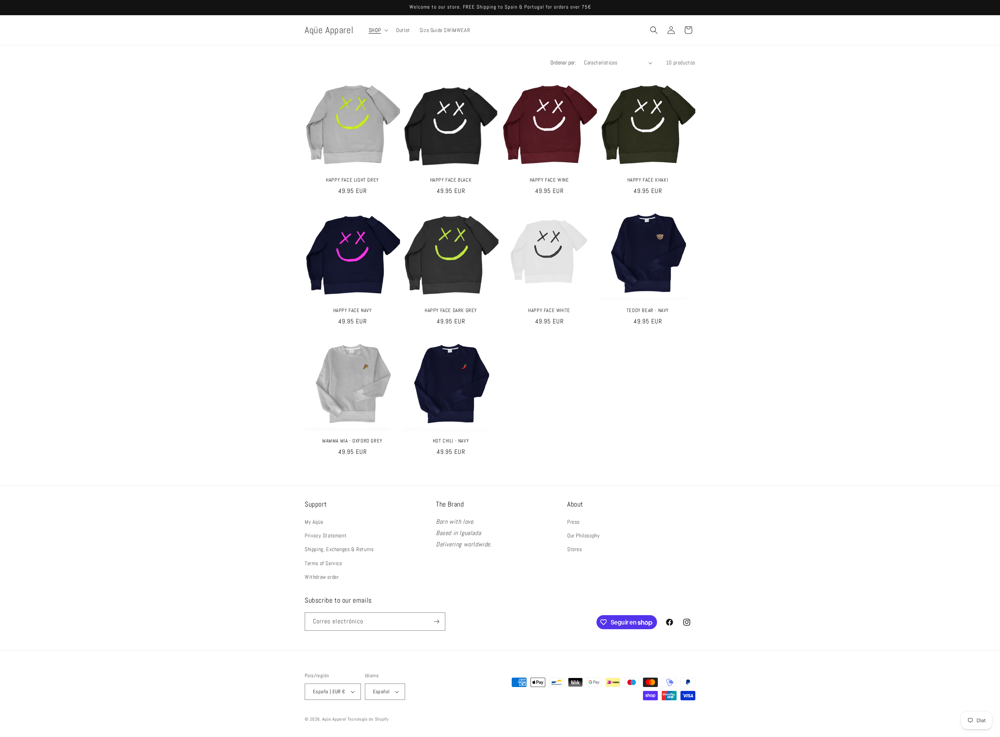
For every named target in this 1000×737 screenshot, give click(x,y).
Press (573, 521)
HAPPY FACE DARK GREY (451, 310)
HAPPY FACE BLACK (451, 180)
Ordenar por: (563, 62)
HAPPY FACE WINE (549, 180)
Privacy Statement (325, 535)
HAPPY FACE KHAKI (647, 180)
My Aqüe (314, 521)
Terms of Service (323, 563)
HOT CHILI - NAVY (451, 441)
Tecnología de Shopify (368, 719)
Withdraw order (322, 576)
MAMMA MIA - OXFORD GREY (352, 441)
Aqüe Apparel (334, 719)
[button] (377, 30)
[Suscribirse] (436, 621)
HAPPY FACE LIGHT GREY (352, 180)
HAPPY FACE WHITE (549, 310)
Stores (574, 549)
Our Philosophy (583, 535)
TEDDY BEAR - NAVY (648, 310)
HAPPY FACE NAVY (352, 310)
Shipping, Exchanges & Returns (339, 549)
